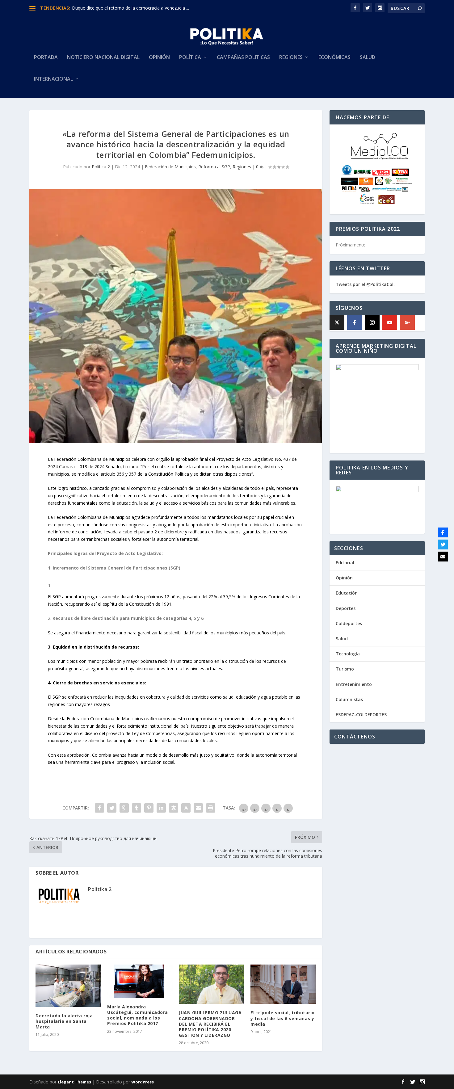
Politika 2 (101, 167)
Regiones (291, 58)
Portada (46, 58)
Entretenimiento (354, 684)
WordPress (142, 1082)
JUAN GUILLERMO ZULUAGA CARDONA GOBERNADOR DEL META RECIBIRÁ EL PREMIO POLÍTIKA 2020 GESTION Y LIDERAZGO (210, 1024)
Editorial (345, 563)
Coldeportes (349, 623)
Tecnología (348, 654)
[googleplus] (407, 322)
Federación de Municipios (170, 167)
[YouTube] (389, 322)
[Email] (443, 556)
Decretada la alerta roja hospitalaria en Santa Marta (64, 1021)
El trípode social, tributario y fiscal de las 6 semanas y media (282, 1018)
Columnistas (349, 699)
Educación (347, 593)
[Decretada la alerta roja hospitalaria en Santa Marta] (68, 986)
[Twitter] (443, 544)
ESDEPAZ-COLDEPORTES (361, 714)
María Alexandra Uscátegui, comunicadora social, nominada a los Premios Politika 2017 (137, 1015)
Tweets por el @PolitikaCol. (365, 284)
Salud (367, 58)
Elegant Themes (74, 1082)
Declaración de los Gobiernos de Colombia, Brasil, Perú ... (129, 8)
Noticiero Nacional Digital (103, 58)
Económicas (334, 58)
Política (190, 58)
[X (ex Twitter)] (337, 322)
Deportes (345, 608)
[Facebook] (354, 322)
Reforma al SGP (214, 167)
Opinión (159, 58)
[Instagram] (372, 322)
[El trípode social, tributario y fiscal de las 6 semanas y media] (283, 984)
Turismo (345, 669)
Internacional (53, 79)
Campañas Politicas (243, 58)
